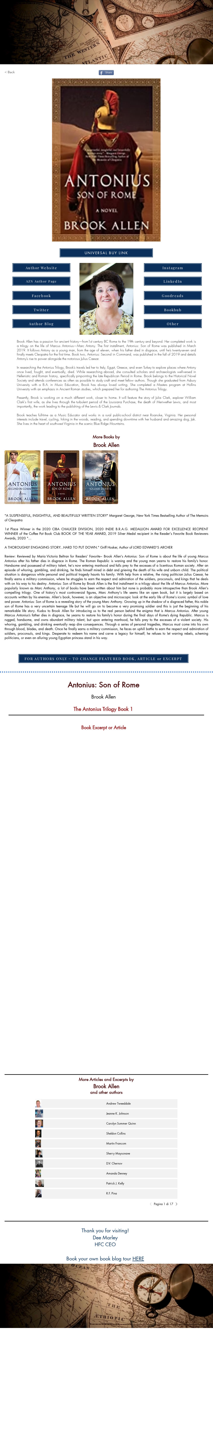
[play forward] (203, 477)
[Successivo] (175, 1204)
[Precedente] (152, 1204)
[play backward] (10, 477)
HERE (138, 1258)
